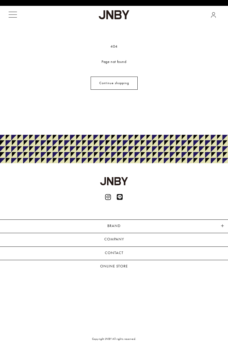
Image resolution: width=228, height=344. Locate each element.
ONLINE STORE (114, 266)
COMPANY (114, 238)
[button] (13, 15)
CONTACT (114, 252)
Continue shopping (114, 83)
